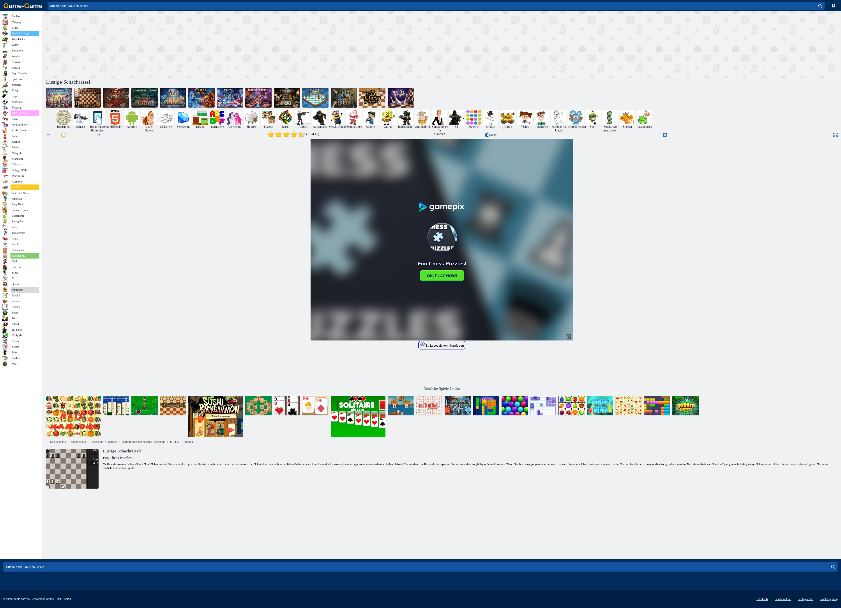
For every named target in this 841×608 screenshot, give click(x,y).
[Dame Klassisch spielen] (173, 405)
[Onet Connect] (571, 405)
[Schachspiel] (87, 98)
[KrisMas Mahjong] (628, 405)
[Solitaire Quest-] (401, 405)
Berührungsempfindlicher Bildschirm (143, 441)
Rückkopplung (829, 599)
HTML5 (174, 441)
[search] (820, 6)
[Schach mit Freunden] (173, 98)
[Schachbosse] (287, 98)
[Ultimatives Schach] (59, 98)
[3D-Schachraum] (372, 98)
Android (188, 441)
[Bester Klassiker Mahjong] (429, 405)
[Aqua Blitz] (600, 405)
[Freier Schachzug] (315, 98)
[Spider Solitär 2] (116, 405)
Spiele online (58, 441)
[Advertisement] (244, 44)
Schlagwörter (805, 599)
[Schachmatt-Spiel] (344, 98)
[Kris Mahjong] (73, 416)
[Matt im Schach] (401, 98)
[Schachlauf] (230, 98)
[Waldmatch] (685, 405)
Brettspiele (96, 441)
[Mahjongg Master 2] (258, 405)
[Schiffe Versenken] (543, 405)
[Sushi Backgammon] (215, 416)
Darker (493, 134)
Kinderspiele (78, 441)
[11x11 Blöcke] (657, 405)
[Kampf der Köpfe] (258, 98)
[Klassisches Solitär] (358, 416)
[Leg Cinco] (144, 405)
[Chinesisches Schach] (116, 98)
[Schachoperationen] (144, 98)
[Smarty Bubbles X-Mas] (515, 405)
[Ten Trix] (486, 405)
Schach (112, 441)
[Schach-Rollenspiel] (201, 98)
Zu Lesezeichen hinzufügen (444, 345)
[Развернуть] (835, 135)
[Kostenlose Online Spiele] (23, 5)
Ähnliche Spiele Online (442, 388)
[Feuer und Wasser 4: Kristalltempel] (458, 405)
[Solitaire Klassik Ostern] (315, 405)
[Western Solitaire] (287, 405)
